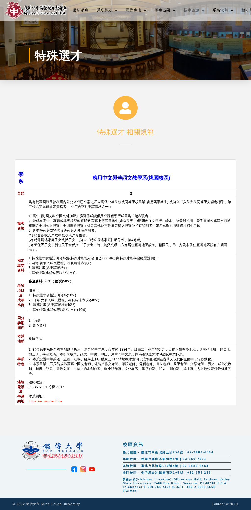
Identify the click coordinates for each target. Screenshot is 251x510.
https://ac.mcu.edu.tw (45, 401)
